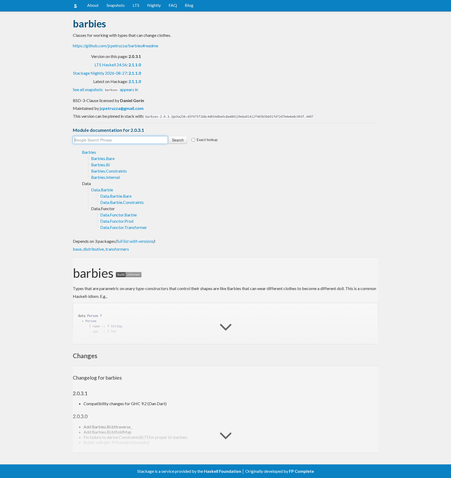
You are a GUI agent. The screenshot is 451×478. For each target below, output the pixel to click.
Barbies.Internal (105, 177)
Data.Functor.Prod (116, 221)
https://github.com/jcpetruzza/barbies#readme (115, 45)
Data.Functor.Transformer (123, 227)
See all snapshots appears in (105, 89)
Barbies (89, 152)
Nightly (154, 5)
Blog (189, 5)
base (77, 248)
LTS (136, 5)
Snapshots (115, 5)
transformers (117, 248)
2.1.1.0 (134, 64)
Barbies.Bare (103, 158)
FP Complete (301, 471)
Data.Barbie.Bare (116, 195)
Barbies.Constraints (109, 170)
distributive (93, 248)
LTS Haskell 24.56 (110, 64)
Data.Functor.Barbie (118, 214)
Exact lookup (207, 139)
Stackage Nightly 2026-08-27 (100, 72)
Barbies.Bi (100, 164)
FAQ (173, 5)
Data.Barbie (102, 189)
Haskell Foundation (222, 471)
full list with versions (134, 241)
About (93, 5)
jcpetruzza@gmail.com (122, 108)
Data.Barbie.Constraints (122, 202)
